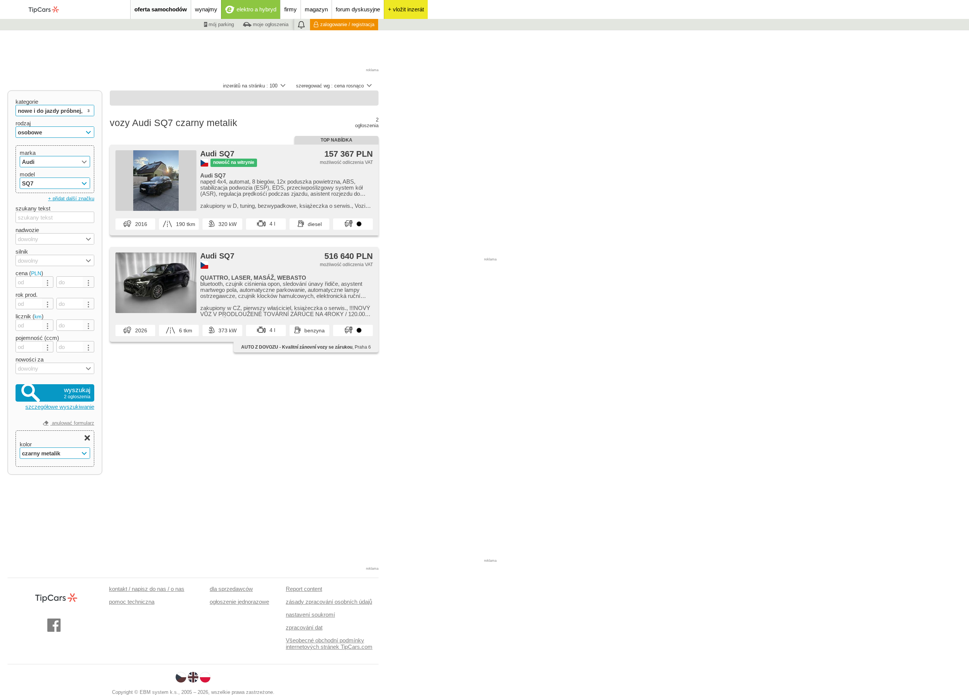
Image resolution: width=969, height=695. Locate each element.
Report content (304, 589)
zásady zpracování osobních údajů (329, 601)
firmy (290, 9)
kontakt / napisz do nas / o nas (146, 589)
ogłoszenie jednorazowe (239, 601)
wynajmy (206, 9)
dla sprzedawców (231, 589)
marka (28, 153)
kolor (26, 444)
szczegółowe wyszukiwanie (59, 407)
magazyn (316, 9)
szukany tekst (33, 208)
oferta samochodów (160, 9)
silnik (22, 251)
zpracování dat (304, 627)
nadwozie (27, 230)
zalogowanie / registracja (347, 24)
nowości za (30, 359)
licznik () (30, 316)
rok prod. (26, 294)
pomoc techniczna (131, 601)
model (27, 174)
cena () (29, 273)
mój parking (220, 24)
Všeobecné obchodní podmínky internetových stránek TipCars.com (329, 643)
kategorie (27, 101)
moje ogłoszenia (269, 24)
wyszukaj (77, 392)
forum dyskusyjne (358, 9)
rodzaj (23, 123)
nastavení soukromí (310, 614)
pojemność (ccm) (37, 338)
